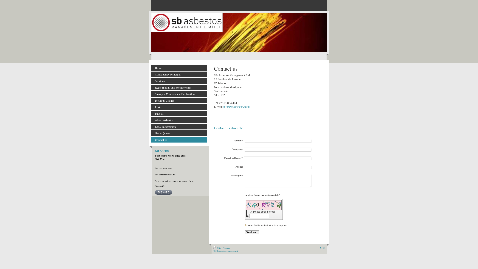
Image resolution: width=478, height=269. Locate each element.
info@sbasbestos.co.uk (236, 106)
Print (219, 248)
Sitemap (226, 248)
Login (322, 247)
